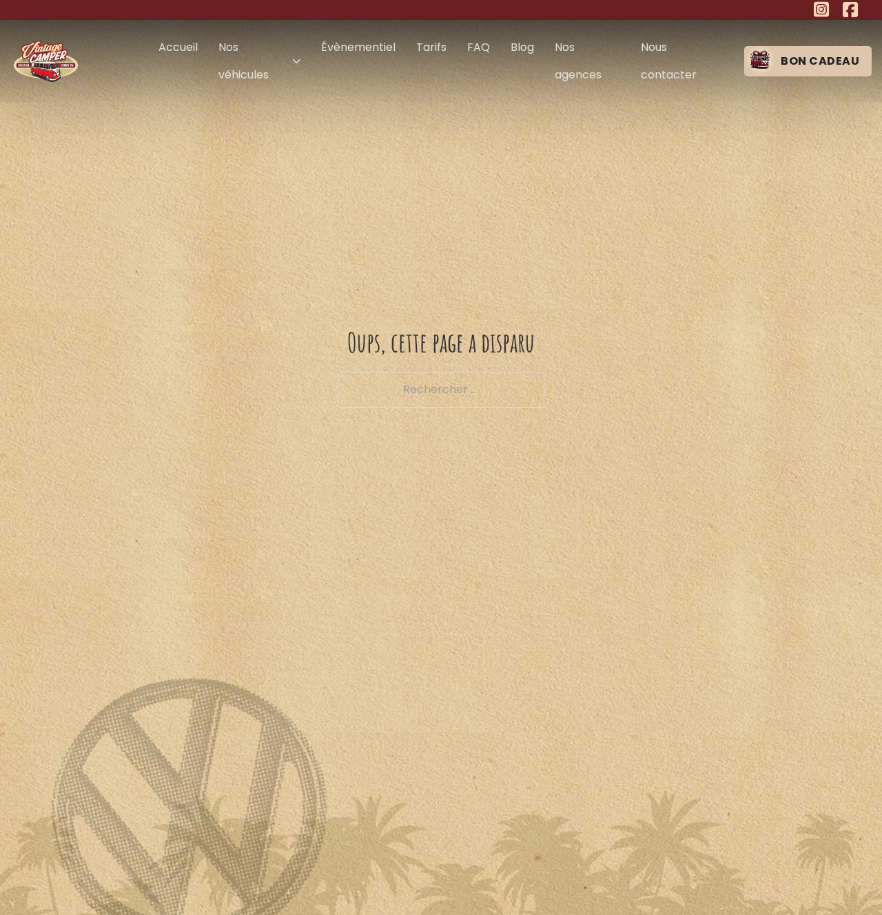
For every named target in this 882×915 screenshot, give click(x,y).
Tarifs (431, 47)
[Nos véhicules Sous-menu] (296, 61)
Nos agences (578, 61)
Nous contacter (669, 61)
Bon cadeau (820, 61)
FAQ (478, 47)
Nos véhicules (243, 61)
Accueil (178, 47)
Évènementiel (358, 47)
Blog (522, 47)
